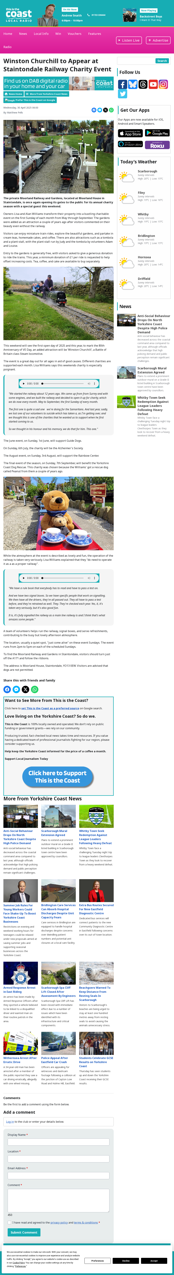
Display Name (18, 1135)
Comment (15, 1185)
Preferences (97, 1261)
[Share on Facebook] (94, 110)
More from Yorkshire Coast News (48, 93)
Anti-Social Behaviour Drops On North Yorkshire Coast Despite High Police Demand (19, 837)
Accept (154, 1261)
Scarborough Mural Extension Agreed (54, 833)
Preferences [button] (20, 1266)
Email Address (18, 1168)
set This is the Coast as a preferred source (50, 708)
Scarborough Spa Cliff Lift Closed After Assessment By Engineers (58, 992)
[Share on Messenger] (99, 110)
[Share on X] (105, 110)
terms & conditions (86, 1222)
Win (58, 34)
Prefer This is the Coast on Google (35, 100)
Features (94, 34)
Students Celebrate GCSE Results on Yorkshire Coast (96, 1062)
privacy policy (59, 1222)
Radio (7, 47)
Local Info (41, 34)
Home (7, 34)
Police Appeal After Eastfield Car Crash (54, 1060)
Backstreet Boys (151, 16)
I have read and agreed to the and (56, 1222)
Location (14, 1151)
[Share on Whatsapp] (111, 110)
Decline (125, 1261)
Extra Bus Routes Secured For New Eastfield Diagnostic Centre (96, 909)
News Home (15, 93)
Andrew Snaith (72, 15)
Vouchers (74, 34)
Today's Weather (138, 162)
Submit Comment (24, 1232)
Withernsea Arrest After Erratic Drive (20, 1060)
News (23, 34)
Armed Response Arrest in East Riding (19, 990)
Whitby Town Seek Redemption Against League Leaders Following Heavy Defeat (95, 837)
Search (162, 61)
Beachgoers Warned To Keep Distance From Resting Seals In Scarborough (94, 994)
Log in (10, 1122)
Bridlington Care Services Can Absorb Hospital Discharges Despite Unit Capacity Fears (58, 911)
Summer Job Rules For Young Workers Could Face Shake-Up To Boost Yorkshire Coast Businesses (19, 913)
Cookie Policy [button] (19, 1263)
